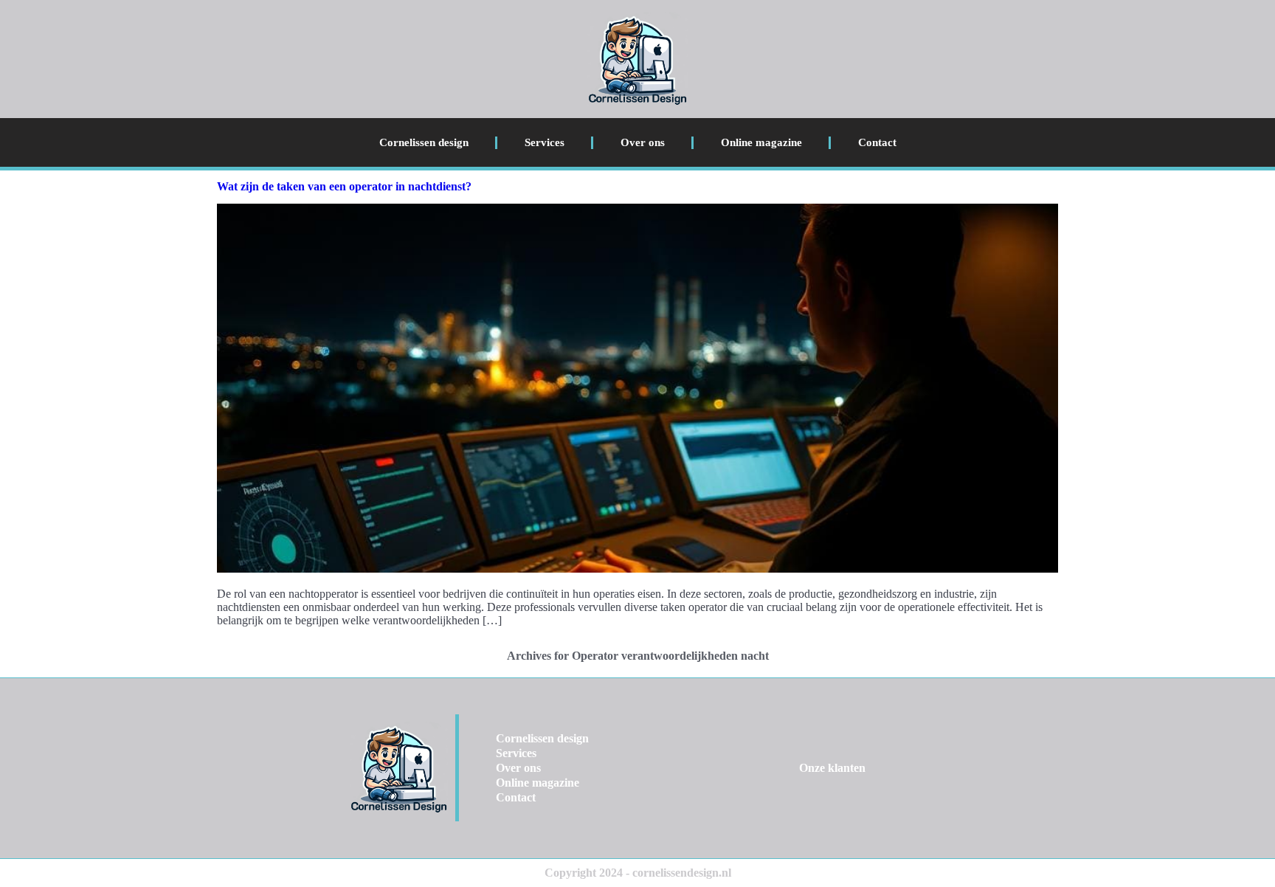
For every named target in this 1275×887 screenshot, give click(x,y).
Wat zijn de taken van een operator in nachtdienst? (344, 186)
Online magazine (761, 142)
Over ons (643, 142)
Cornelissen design (424, 142)
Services (544, 142)
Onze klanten (832, 768)
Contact (877, 142)
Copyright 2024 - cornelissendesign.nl (638, 872)
